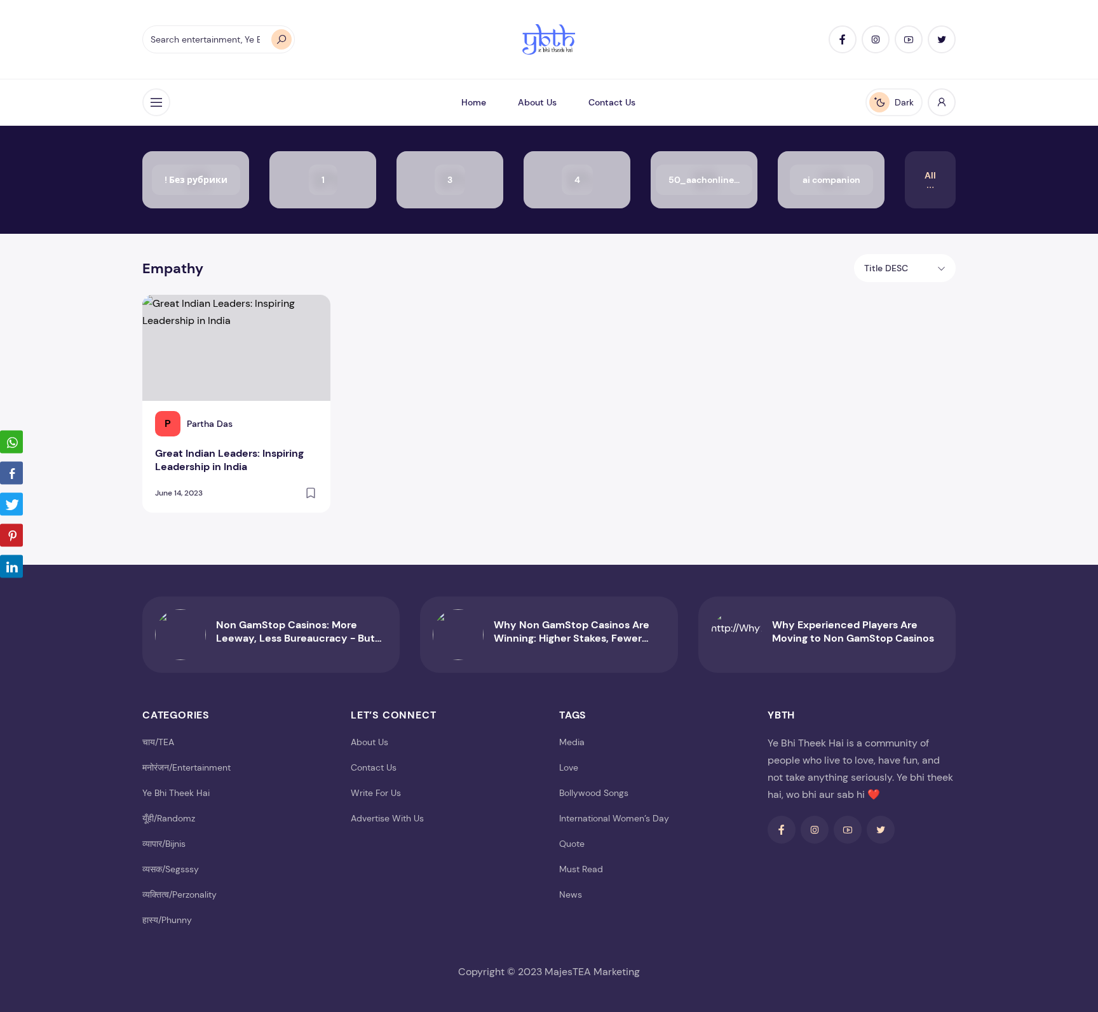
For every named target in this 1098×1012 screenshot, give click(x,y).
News (570, 894)
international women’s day (614, 818)
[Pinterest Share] (11, 534)
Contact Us (611, 102)
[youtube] (909, 39)
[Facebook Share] (11, 472)
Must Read (581, 869)
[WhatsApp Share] (11, 441)
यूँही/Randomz (168, 818)
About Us (537, 102)
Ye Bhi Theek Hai (176, 793)
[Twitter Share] (11, 503)
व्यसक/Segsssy (170, 869)
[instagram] (876, 39)
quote (572, 843)
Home (473, 102)
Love (568, 767)
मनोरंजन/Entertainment (186, 767)
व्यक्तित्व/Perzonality (179, 894)
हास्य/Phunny (167, 920)
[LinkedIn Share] (11, 566)
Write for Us (376, 793)
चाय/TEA (158, 742)
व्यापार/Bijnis (164, 843)
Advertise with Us (387, 818)
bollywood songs (593, 793)
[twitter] (942, 39)
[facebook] (843, 39)
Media (572, 742)
